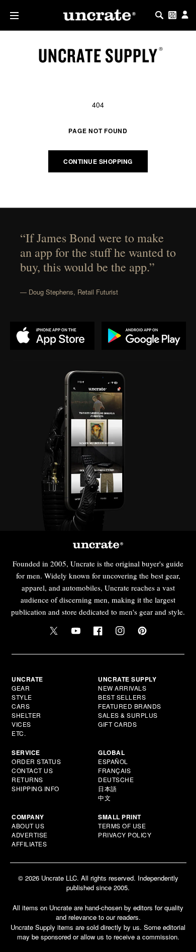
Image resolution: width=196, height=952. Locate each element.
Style (22, 697)
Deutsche (116, 779)
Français (114, 770)
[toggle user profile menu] (184, 15)
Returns (27, 779)
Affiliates (29, 843)
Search (159, 15)
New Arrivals (122, 688)
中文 (104, 797)
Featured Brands (129, 706)
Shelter (26, 715)
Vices (21, 724)
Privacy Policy (124, 834)
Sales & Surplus (128, 715)
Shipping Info (35, 788)
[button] (12, 15)
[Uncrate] (98, 15)
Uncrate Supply (98, 55)
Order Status (36, 761)
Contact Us (32, 770)
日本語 (107, 788)
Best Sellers (122, 697)
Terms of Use (122, 825)
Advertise (30, 834)
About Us (28, 825)
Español (113, 761)
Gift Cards (117, 724)
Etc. (19, 733)
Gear (21, 688)
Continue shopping (98, 161)
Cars (21, 706)
